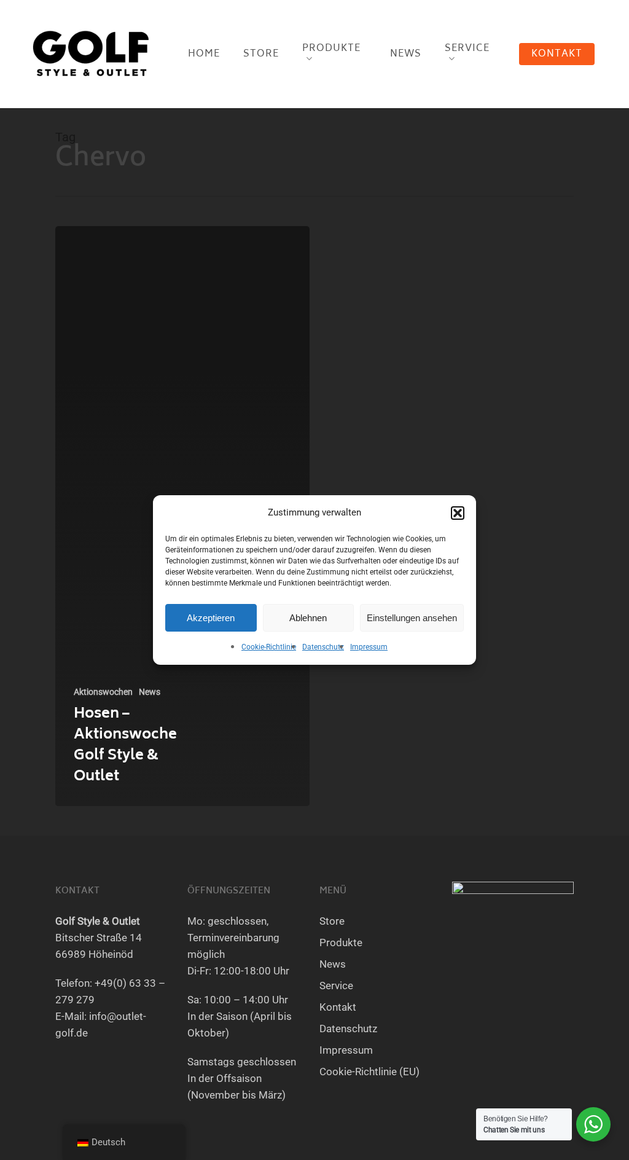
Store (332, 921)
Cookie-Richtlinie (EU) (369, 1071)
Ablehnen (308, 618)
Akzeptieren (211, 618)
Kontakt (337, 1007)
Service (336, 985)
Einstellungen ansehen (412, 618)
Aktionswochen (103, 692)
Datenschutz (323, 647)
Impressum (369, 647)
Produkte (340, 942)
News (149, 692)
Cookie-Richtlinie (268, 647)
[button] (457, 513)
